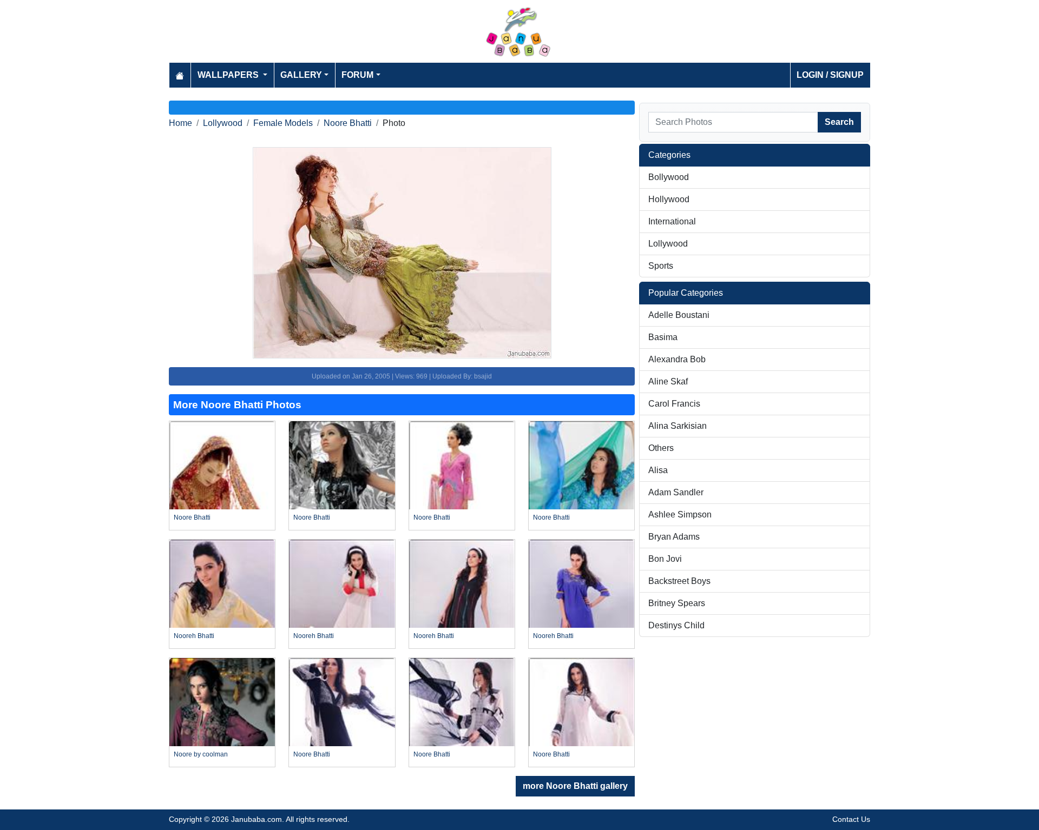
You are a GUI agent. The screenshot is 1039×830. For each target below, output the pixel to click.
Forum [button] (357, 74)
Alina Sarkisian (677, 425)
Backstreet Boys (679, 581)
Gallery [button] (301, 74)
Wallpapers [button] (229, 74)
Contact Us (851, 819)
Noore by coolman (201, 754)
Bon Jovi (665, 558)
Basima (663, 337)
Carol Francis (674, 403)
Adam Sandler (675, 492)
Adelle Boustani (678, 315)
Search (839, 122)
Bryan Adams (674, 536)
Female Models (283, 123)
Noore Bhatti (348, 123)
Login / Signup (830, 74)
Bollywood (668, 177)
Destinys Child (676, 625)
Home (180, 123)
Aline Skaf (668, 381)
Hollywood (668, 199)
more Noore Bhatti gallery (575, 786)
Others (661, 448)
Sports (660, 265)
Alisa (658, 470)
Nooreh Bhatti (194, 636)
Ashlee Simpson (680, 514)
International (672, 221)
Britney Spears (676, 603)
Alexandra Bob (677, 359)
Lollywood (222, 123)
